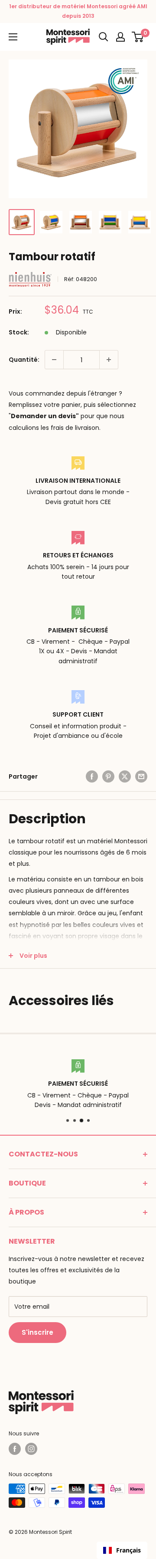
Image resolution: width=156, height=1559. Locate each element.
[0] (138, 37)
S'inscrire (37, 1332)
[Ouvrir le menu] (13, 36)
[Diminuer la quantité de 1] (54, 359)
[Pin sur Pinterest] (108, 776)
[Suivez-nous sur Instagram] (31, 1449)
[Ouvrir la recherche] (103, 37)
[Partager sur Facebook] (92, 776)
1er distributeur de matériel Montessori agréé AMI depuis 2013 (78, 11)
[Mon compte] (120, 37)
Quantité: (24, 359)
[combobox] (122, 1550)
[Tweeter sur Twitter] (125, 776)
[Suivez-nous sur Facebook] (15, 1449)
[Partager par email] (141, 776)
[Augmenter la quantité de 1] (109, 359)
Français (128, 1550)
